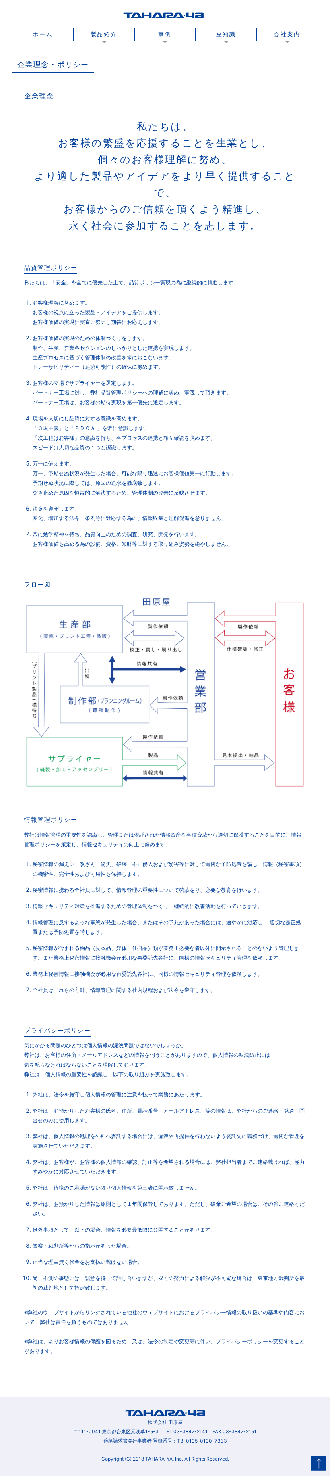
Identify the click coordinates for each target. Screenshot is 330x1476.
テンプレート (104, 65)
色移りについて (226, 61)
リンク (226, 71)
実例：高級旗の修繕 (226, 68)
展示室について (104, 71)
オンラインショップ (287, 65)
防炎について (226, 55)
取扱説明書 (104, 55)
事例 (165, 34)
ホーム (43, 34)
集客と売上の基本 (226, 52)
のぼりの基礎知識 (226, 48)
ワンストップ (287, 61)
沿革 (287, 52)
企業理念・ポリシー (287, 55)
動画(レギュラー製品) (104, 58)
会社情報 (287, 48)
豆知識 (226, 34)
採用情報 (287, 68)
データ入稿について (104, 68)
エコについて (226, 58)
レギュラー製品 (104, 48)
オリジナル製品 (104, 52)
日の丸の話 (226, 65)
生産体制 (287, 58)
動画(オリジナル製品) (104, 61)
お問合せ (287, 71)
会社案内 (287, 34)
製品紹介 (104, 34)
